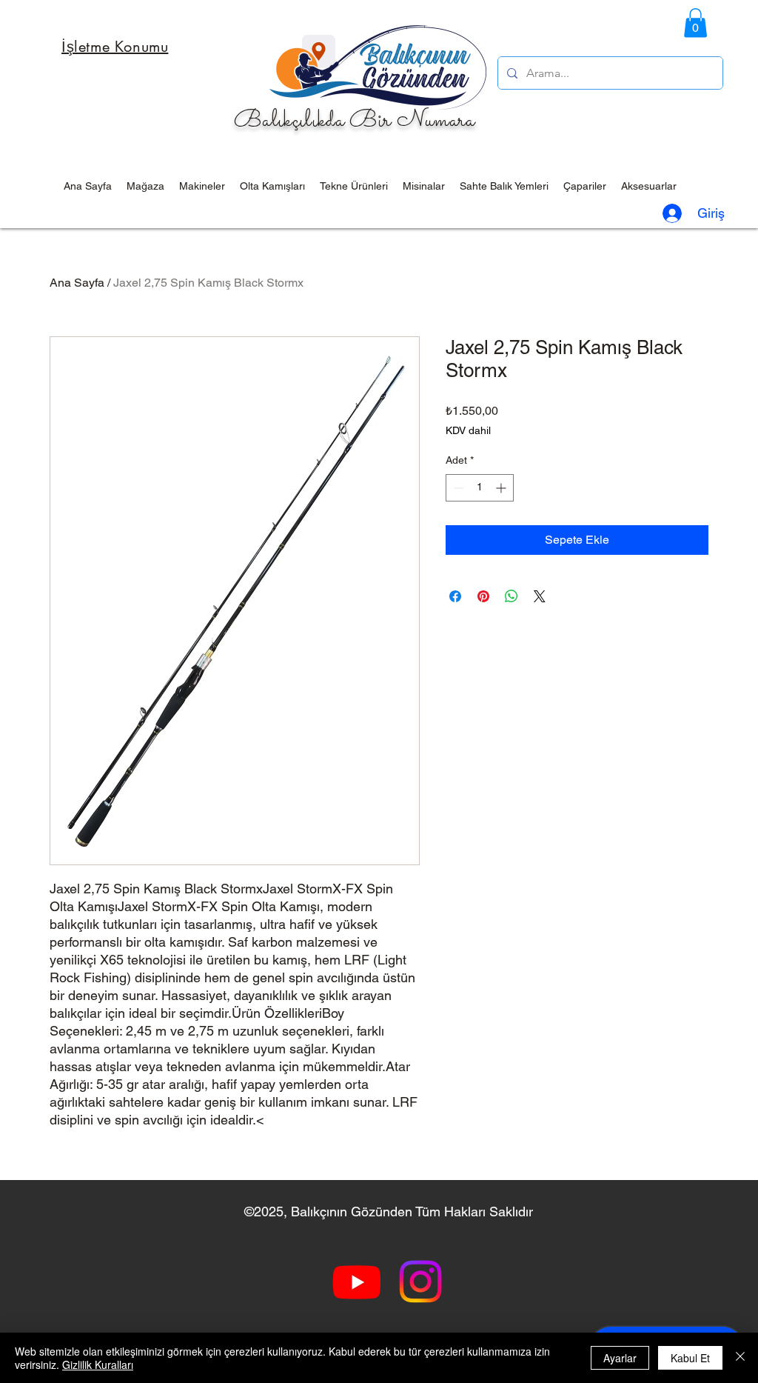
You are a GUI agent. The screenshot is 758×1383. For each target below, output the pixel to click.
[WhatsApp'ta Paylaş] (511, 596)
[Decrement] (457, 488)
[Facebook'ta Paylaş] (455, 596)
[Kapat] (740, 1357)
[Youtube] (357, 1281)
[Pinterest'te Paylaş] (483, 596)
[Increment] (502, 488)
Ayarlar (620, 1357)
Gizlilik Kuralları (97, 1364)
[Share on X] (540, 596)
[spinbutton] (479, 488)
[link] (695, 22)
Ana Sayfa (77, 283)
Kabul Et (690, 1357)
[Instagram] (420, 1281)
